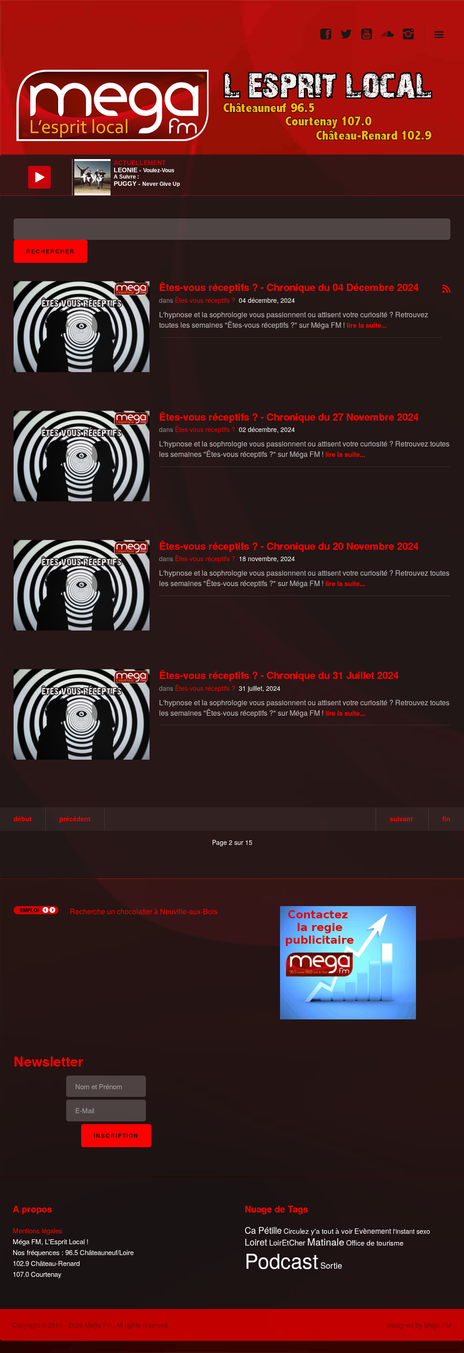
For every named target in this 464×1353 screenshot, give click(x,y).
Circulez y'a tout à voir (318, 1231)
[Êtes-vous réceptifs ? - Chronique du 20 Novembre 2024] (82, 585)
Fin (446, 818)
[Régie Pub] (348, 961)
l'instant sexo (411, 1231)
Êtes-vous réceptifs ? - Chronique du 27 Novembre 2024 (289, 416)
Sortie (331, 1266)
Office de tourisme (375, 1242)
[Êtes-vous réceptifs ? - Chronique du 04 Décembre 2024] (82, 326)
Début (23, 818)
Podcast (282, 1260)
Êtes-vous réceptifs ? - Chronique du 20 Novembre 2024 (289, 545)
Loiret (256, 1242)
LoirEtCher (287, 1242)
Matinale (325, 1242)
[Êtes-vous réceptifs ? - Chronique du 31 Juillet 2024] (82, 714)
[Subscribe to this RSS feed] (446, 289)
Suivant (401, 818)
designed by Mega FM (419, 1324)
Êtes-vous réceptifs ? (205, 300)
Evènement (372, 1231)
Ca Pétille (263, 1230)
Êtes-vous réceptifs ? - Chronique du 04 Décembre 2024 (289, 287)
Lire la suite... (367, 325)
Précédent (75, 818)
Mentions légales (38, 1230)
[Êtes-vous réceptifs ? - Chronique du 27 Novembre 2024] (82, 456)
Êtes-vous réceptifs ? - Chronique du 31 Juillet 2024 (279, 675)
